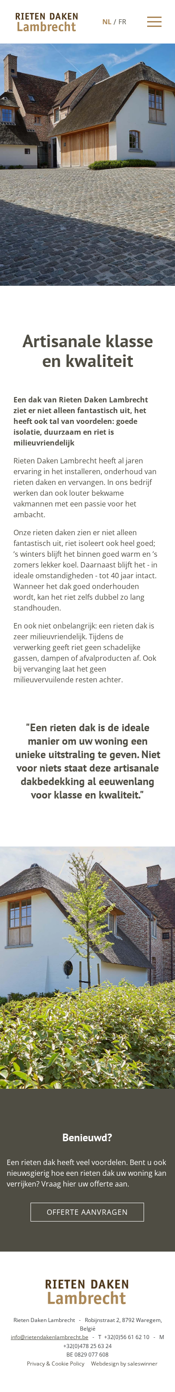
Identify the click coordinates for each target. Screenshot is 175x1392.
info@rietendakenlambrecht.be (49, 1337)
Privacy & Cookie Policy (55, 1363)
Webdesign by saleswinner (124, 1363)
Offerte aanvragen (87, 1212)
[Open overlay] (154, 22)
